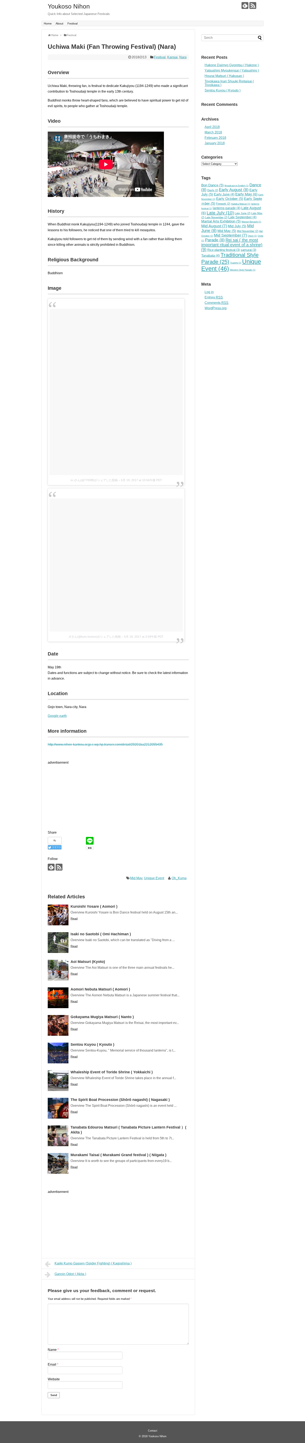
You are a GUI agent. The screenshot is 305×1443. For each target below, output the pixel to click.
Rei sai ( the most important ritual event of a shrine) (231, 245)
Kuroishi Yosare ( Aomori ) (94, 906)
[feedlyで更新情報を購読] (245, 5)
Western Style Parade (242, 270)
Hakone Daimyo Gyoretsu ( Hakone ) (232, 65)
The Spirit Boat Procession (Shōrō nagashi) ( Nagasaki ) (120, 1100)
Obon (252, 236)
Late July (220, 212)
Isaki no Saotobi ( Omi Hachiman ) (101, 934)
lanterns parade (226, 208)
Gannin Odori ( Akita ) (70, 1274)
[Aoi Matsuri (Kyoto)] (58, 970)
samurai (248, 250)
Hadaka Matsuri (240, 204)
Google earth (57, 716)
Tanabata (210, 255)
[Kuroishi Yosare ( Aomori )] (58, 915)
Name (53, 1349)
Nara (183, 57)
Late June (242, 213)
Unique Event (154, 878)
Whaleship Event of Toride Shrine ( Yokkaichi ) (112, 1072)
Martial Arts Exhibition (221, 221)
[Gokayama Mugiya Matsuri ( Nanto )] (58, 1025)
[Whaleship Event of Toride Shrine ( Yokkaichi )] (58, 1080)
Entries (214, 297)
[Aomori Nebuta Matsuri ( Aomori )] (58, 997)
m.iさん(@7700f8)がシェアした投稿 (94, 480)
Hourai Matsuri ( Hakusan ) (224, 76)
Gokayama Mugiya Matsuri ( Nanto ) (102, 1017)
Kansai (172, 57)
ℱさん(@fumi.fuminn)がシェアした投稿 (95, 636)
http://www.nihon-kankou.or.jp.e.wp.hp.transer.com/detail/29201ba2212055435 (105, 744)
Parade (215, 240)
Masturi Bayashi (251, 221)
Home (48, 23)
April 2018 (212, 127)
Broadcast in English (236, 185)
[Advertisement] (82, 794)
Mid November (247, 231)
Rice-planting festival (223, 250)
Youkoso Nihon (69, 6)
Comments (216, 302)
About (59, 23)
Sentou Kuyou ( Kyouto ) (92, 1044)
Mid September (230, 235)
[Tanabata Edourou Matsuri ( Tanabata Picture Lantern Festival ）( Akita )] (58, 1135)
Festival (72, 23)
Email (53, 1364)
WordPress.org (216, 308)
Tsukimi (235, 263)
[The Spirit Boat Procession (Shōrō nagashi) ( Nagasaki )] (58, 1108)
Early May (246, 194)
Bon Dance (212, 185)
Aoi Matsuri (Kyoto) (88, 962)
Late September (242, 217)
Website (54, 1379)
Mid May (136, 878)
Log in (209, 292)
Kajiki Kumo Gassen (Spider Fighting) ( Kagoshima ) (93, 1263)
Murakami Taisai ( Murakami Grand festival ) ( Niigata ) (118, 1155)
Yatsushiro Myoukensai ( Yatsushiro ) (232, 70)
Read (74, 918)
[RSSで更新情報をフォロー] (252, 5)
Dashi (212, 190)
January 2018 (215, 143)
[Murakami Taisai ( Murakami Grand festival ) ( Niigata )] (58, 1163)
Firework (223, 203)
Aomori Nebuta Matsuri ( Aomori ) (100, 989)
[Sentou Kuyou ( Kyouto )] (58, 1053)
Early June (224, 194)
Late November (216, 217)
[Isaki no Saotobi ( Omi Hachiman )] (58, 942)
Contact (152, 1430)
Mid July (237, 226)
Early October (229, 199)
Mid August (214, 226)
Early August (234, 189)
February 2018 (215, 137)
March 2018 (213, 132)
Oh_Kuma (179, 878)
